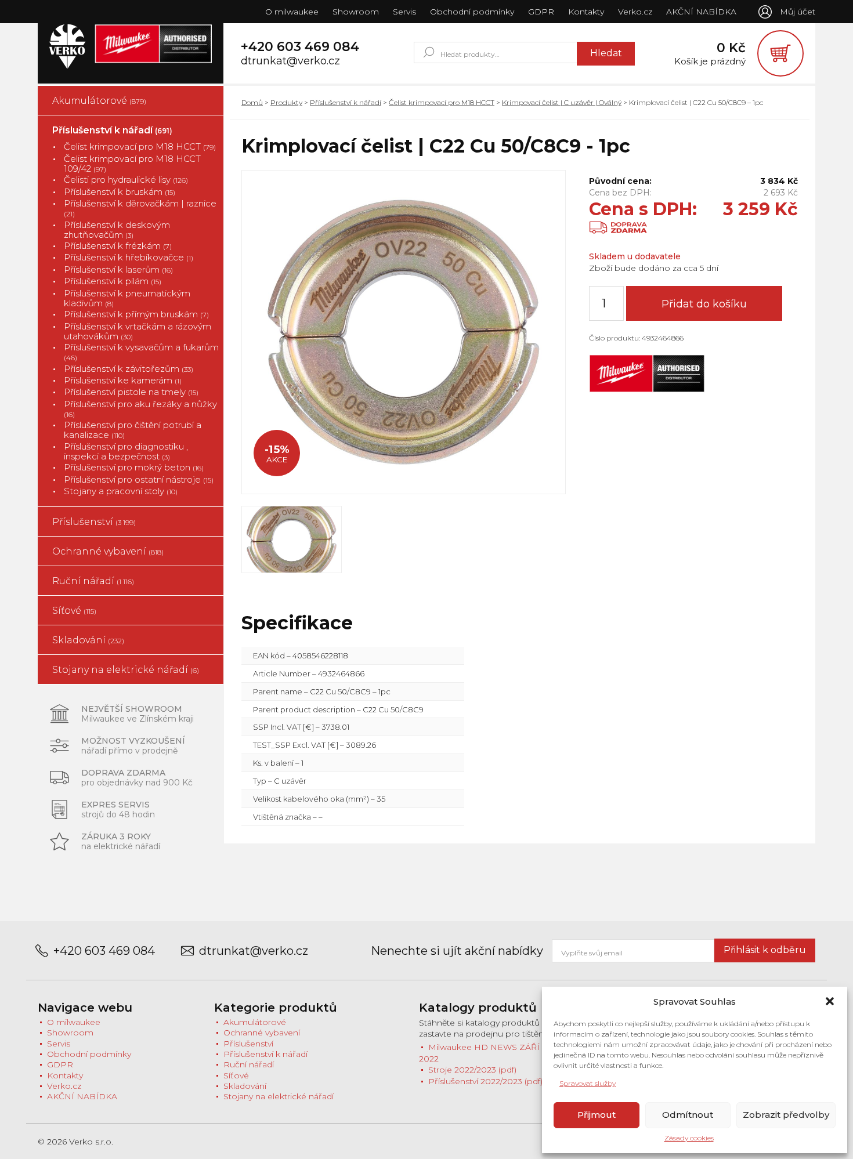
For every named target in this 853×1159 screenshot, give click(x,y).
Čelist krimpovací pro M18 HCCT (140, 146)
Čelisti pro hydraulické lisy (126, 179)
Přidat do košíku (704, 304)
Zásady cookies (689, 1137)
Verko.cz (635, 11)
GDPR (541, 11)
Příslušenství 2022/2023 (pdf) (485, 1081)
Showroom (355, 11)
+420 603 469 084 (300, 47)
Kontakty (586, 11)
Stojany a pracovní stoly (121, 491)
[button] (830, 1001)
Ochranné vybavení (108, 551)
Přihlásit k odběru (765, 949)
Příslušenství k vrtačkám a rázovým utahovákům (137, 331)
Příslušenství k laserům (118, 269)
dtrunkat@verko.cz (290, 61)
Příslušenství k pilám (112, 281)
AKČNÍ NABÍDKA (701, 11)
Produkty (286, 102)
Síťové (74, 610)
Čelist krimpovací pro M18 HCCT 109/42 (132, 164)
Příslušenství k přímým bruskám (136, 314)
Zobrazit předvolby (786, 1114)
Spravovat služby (587, 1083)
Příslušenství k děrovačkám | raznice (140, 208)
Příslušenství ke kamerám (123, 380)
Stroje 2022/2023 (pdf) (472, 1069)
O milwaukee (292, 11)
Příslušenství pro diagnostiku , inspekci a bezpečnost (126, 451)
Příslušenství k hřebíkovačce (128, 257)
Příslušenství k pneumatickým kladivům (127, 298)
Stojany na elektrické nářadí (125, 669)
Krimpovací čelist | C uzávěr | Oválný (561, 102)
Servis (404, 11)
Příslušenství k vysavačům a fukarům (141, 352)
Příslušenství (94, 521)
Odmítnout (687, 1114)
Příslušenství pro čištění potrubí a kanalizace (132, 430)
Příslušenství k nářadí (112, 130)
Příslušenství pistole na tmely (131, 392)
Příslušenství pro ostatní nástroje (139, 479)
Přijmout (596, 1114)
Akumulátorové (99, 100)
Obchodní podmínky (472, 11)
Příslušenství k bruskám (119, 192)
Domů (252, 102)
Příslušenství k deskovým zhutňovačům (117, 230)
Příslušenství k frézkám (118, 246)
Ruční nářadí (93, 580)
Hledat (606, 53)
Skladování (88, 640)
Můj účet (797, 11)
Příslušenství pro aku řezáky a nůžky (140, 409)
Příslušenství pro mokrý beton (134, 467)
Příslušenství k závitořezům (128, 369)
